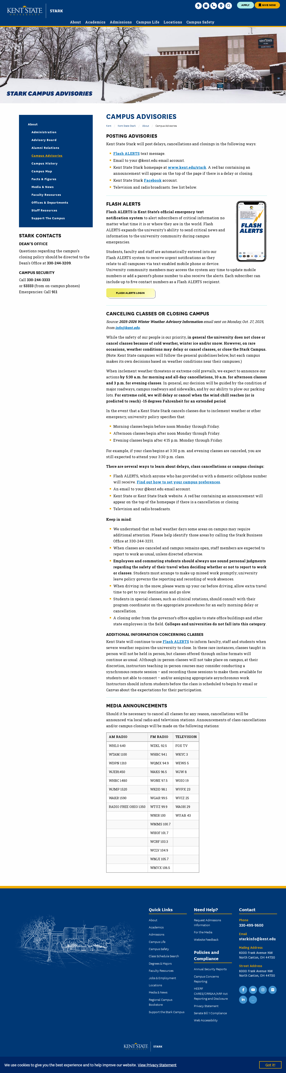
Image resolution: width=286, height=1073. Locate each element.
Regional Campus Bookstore (160, 1002)
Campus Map (42, 171)
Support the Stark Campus (166, 1011)
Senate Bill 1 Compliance (210, 1012)
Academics (156, 927)
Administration (44, 132)
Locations (155, 984)
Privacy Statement (206, 1005)
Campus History (45, 163)
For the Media (203, 932)
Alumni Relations (45, 147)
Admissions (156, 934)
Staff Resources (44, 210)
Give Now (268, 4)
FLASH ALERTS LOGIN (130, 292)
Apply (245, 4)
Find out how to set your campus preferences (178, 482)
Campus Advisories (47, 155)
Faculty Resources (46, 194)
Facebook (153, 180)
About (145, 125)
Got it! (270, 1064)
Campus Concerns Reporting (206, 979)
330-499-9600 (251, 925)
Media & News (43, 187)
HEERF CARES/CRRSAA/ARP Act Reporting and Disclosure (211, 993)
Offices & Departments (50, 202)
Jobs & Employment (162, 977)
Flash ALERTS (176, 641)
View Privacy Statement (157, 1064)
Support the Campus (48, 218)
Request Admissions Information (207, 922)
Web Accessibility (206, 1020)
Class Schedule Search (164, 955)
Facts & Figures (44, 179)
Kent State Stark (127, 125)
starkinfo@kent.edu (257, 938)
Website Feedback (206, 939)
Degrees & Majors (160, 963)
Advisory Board (44, 140)
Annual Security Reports (210, 968)
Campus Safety (159, 948)
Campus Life (157, 941)
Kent (108, 125)
